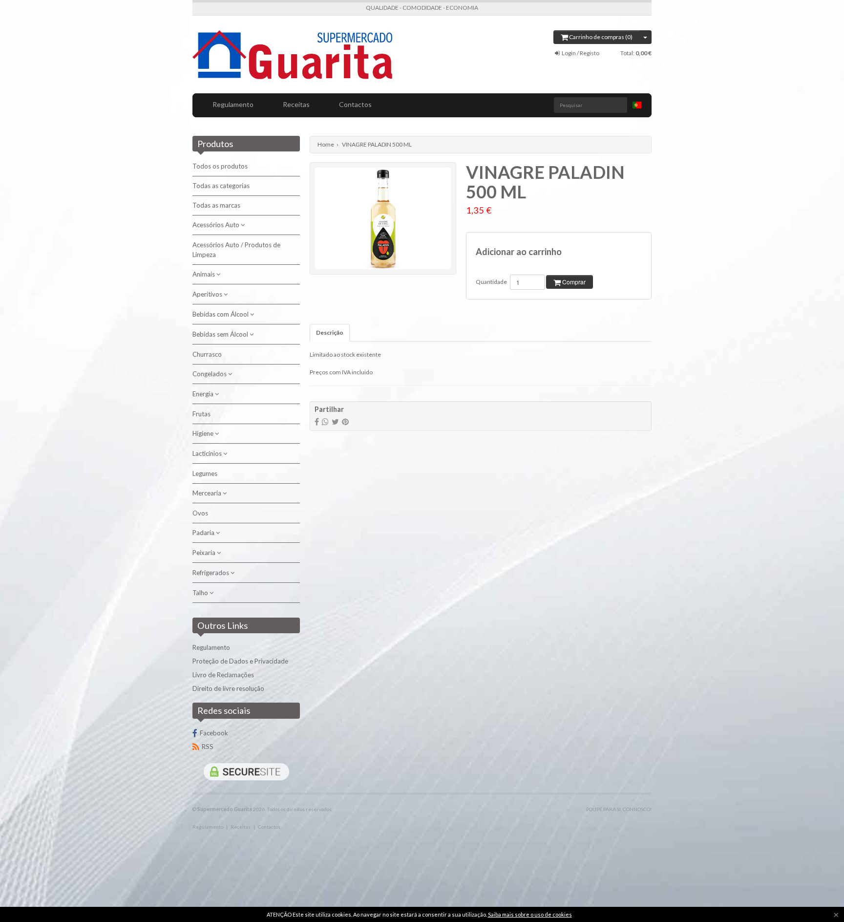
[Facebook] (317, 421)
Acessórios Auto (216, 225)
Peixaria (204, 553)
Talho (201, 593)
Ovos (200, 513)
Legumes (204, 473)
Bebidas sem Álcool (221, 334)
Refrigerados (211, 573)
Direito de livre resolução (228, 688)
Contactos (355, 104)
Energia (203, 394)
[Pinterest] (345, 421)
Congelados (210, 374)
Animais (204, 274)
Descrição (329, 332)
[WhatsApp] (325, 421)
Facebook (214, 733)
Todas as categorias (221, 186)
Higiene (203, 433)
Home (325, 144)
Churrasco (207, 354)
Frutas (201, 414)
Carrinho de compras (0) (600, 37)
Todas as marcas (216, 205)
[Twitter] (335, 421)
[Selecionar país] (637, 105)
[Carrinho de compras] (645, 37)
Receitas (296, 104)
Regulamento (232, 104)
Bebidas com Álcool (221, 314)
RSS (207, 746)
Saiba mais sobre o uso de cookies (530, 914)
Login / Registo (580, 53)
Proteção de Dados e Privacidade (240, 661)
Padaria (204, 532)
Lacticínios (207, 453)
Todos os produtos (220, 166)
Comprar (573, 282)
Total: (636, 53)
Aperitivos (208, 294)
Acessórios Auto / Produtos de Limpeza (236, 249)
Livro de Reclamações (223, 675)
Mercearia (207, 493)
